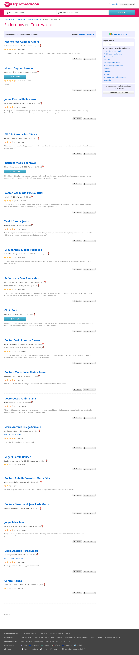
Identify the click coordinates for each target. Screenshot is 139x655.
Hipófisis (107, 68)
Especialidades (26, 637)
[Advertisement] (118, 130)
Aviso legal (50, 641)
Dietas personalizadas (112, 63)
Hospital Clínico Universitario (14, 434)
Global (79, 645)
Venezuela (68, 645)
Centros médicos (56, 637)
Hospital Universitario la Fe (14, 558)
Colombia (35, 645)
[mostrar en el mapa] (40, 46)
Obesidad (107, 71)
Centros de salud (82, 637)
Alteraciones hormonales (113, 51)
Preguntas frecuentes (113, 637)
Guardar (78, 59)
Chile (25, 645)
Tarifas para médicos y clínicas (59, 633)
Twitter (45, 649)
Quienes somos (26, 641)
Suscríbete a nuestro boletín (75, 649)
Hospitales (69, 637)
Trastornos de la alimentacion (115, 77)
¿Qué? (9, 12)
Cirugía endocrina (110, 57)
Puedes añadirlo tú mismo (118, 92)
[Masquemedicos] (21, 7)
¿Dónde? (62, 12)
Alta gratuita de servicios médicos (33, 633)
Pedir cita (16, 77)
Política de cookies (63, 641)
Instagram (56, 649)
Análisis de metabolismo (113, 54)
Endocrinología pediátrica (113, 66)
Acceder (115, 4)
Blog (25, 649)
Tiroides (107, 74)
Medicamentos (96, 637)
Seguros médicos (41, 637)
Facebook (34, 649)
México (57, 645)
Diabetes (107, 60)
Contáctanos (38, 641)
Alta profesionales (127, 4)
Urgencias (107, 80)
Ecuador (47, 645)
